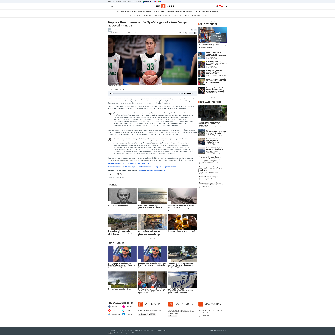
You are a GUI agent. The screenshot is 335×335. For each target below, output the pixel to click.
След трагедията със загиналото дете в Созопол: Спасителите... (150, 207)
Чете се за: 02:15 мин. (213, 172)
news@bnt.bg (205, 315)
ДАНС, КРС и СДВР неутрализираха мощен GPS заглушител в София (180, 291)
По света (137, 15)
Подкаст (215, 11)
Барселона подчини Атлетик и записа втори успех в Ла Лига (216, 63)
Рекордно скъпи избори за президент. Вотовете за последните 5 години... (209, 159)
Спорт (134, 11)
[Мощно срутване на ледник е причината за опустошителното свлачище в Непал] (182, 196)
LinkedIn (157, 170)
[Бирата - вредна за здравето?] (182, 222)
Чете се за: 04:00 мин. (212, 135)
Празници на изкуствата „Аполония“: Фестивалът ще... (212, 184)
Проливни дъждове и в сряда (120, 289)
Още (205, 15)
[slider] (145, 93)
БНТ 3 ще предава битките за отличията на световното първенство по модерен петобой (212, 46)
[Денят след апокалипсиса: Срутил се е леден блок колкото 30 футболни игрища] (201, 132)
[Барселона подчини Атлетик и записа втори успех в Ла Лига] (201, 64)
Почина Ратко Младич (118, 205)
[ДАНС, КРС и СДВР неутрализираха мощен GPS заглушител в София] (182, 279)
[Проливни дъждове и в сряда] (122, 279)
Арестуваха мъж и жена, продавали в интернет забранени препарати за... (149, 233)
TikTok (163, 170)
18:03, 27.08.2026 (210, 134)
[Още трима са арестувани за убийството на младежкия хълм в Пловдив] (201, 141)
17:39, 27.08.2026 (202, 162)
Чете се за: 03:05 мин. (213, 186)
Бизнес (163, 11)
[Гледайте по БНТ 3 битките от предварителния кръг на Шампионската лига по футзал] (201, 55)
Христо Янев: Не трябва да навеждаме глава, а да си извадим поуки (216, 80)
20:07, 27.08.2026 (203, 172)
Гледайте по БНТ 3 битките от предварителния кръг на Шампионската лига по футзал (216, 54)
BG (225, 6)
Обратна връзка (129, 330)
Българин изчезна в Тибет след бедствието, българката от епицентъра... (209, 124)
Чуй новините (204, 11)
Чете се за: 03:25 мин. (212, 153)
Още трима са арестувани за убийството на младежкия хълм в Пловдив (213, 140)
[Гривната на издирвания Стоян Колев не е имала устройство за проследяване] (152, 254)
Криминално (167, 15)
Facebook (149, 170)
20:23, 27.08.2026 (203, 126)
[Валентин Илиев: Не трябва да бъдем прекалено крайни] (201, 73)
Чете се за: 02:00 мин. (212, 144)
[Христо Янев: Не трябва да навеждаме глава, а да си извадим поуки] (201, 81)
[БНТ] (110, 30)
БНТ (109, 1)
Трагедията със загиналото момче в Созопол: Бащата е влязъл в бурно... (180, 265)
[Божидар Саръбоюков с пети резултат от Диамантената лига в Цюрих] (201, 90)
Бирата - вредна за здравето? (181, 231)
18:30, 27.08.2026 (210, 143)
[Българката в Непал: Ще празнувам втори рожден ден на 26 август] (122, 222)
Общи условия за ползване (115, 330)
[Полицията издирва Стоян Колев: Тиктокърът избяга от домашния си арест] (122, 254)
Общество (177, 15)
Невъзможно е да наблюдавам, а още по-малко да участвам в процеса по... (152, 291)
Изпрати (173, 316)
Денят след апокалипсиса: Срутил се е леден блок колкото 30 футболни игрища (216, 131)
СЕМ (136, 330)
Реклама (152, 238)
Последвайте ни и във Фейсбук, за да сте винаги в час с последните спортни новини (142, 167)
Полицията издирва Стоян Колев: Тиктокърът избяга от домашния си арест (121, 265)
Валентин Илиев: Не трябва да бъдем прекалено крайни (214, 72)
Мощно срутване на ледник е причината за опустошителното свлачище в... (181, 208)
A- (195, 30)
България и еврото (152, 11)
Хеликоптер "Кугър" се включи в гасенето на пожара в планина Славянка (215, 149)
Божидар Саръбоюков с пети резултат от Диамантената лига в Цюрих (215, 89)
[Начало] (118, 11)
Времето (141, 11)
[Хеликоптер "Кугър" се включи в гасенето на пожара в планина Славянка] (201, 150)
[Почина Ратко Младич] (122, 196)
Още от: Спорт (208, 24)
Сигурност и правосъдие (192, 15)
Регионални (147, 15)
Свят (129, 11)
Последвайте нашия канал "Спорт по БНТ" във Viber (128, 163)
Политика (157, 15)
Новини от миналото (174, 11)
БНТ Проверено (188, 11)
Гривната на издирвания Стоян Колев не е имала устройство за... (152, 265)
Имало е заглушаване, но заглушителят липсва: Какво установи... (211, 169)
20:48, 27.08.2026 (203, 186)
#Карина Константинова (117, 177)
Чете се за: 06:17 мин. (213, 126)
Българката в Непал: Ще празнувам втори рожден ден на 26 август (121, 233)
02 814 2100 (204, 312)
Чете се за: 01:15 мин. (204, 179)
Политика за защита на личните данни (155, 330)
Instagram (141, 170)
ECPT (140, 330)
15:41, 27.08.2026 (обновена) (205, 178)
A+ (192, 30)
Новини (123, 11)
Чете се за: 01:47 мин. (213, 162)
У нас (130, 15)
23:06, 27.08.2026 (211, 152)
